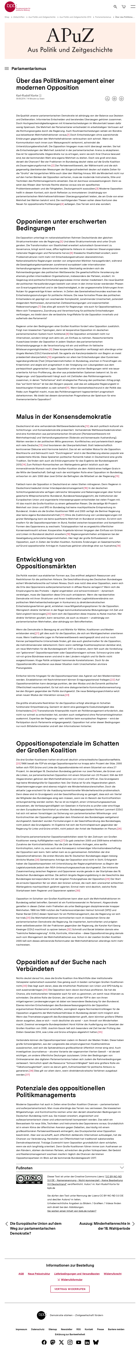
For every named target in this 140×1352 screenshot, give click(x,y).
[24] (34, 710)
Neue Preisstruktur (39, 1273)
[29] (107, 878)
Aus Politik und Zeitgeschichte (42, 17)
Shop (7, 17)
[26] (119, 828)
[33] (24, 985)
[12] (87, 426)
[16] (86, 488)
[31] (28, 917)
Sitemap (53, 1329)
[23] (67, 695)
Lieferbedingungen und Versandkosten (77, 1273)
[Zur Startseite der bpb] (18, 11)
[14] (24, 464)
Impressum (21, 1329)
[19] (118, 545)
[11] (67, 387)
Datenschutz (37, 1329)
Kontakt (89, 1329)
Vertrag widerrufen (70, 1289)
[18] (68, 534)
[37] (27, 1074)
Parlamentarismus (103, 17)
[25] (18, 763)
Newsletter (66, 1329)
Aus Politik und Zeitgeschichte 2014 (75, 17)
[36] (31, 1070)
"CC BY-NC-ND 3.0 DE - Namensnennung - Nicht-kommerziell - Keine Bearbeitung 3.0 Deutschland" (85, 1180)
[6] (71, 252)
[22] (112, 679)
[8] (67, 333)
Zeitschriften (18, 17)
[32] (69, 929)
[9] (50, 349)
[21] (37, 633)
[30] (78, 890)
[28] (37, 859)
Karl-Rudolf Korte (29, 95)
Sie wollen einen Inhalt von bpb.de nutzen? (71, 1210)
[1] (68, 134)
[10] (49, 357)
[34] (45, 989)
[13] (41, 445)
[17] (62, 514)
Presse (100, 1329)
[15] (117, 476)
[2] (53, 165)
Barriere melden (116, 1329)
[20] (48, 613)
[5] (61, 241)
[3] (97, 188)
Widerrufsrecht (113, 1273)
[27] (63, 840)
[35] (100, 1032)
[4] (62, 204)
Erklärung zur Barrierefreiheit (70, 1334)
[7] (39, 306)
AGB (21, 1273)
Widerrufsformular (71, 1279)
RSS (78, 1329)
